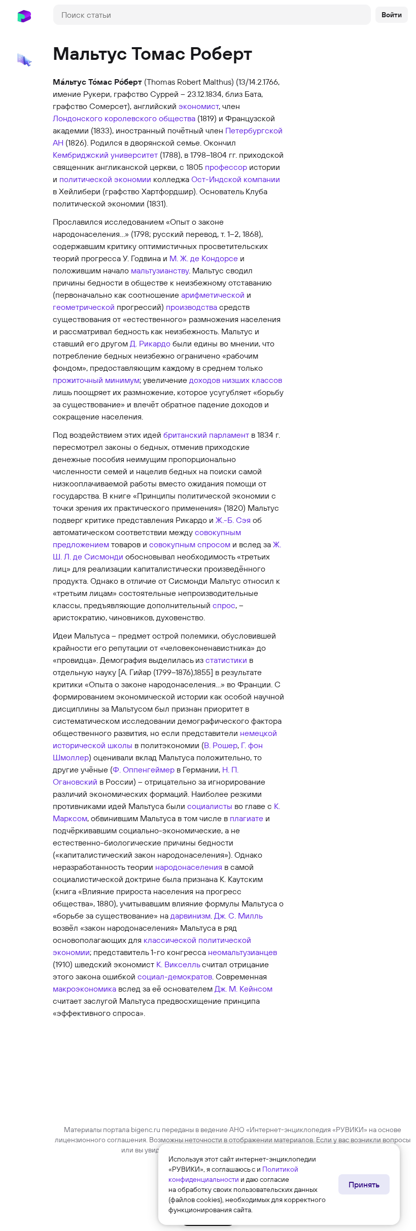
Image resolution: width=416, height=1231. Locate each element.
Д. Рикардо (150, 343)
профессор (226, 167)
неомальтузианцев (242, 952)
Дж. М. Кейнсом (243, 988)
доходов (204, 380)
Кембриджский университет (105, 155)
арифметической (213, 295)
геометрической (84, 307)
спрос (224, 605)
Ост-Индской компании (235, 179)
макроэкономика (84, 988)
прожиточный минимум (96, 380)
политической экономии (105, 179)
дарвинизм (190, 915)
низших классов (252, 380)
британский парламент (206, 435)
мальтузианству (160, 270)
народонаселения (188, 867)
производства (191, 307)
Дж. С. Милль (238, 915)
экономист (199, 106)
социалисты (209, 806)
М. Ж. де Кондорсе (203, 258)
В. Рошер (220, 745)
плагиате (246, 818)
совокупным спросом (189, 544)
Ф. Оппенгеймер (144, 769)
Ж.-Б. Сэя (233, 520)
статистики (226, 660)
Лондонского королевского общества (124, 118)
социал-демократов (174, 976)
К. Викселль (178, 964)
